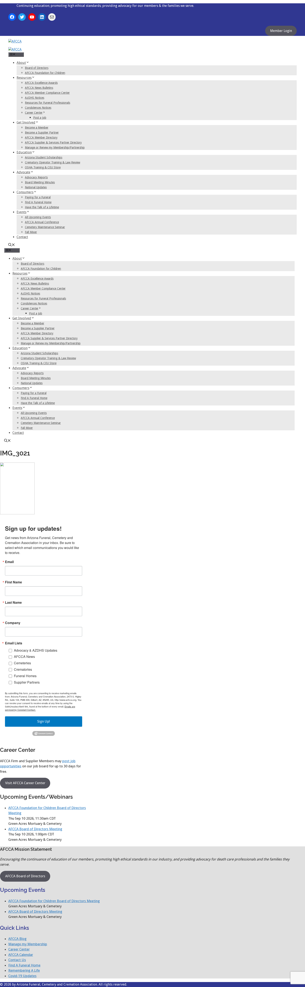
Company (12, 622)
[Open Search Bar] (11, 245)
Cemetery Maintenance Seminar (45, 227)
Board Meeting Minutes (40, 182)
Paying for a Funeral (38, 197)
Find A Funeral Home (38, 202)
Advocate (23, 172)
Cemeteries (22, 663)
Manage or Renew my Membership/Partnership (55, 147)
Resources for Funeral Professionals (47, 102)
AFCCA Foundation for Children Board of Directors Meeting (54, 901)
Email (9, 561)
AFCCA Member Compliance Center (47, 92)
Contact (22, 237)
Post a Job (39, 117)
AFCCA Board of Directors (25, 876)
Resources (24, 78)
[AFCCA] (15, 49)
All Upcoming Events (38, 217)
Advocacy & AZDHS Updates (35, 650)
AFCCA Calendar (20, 955)
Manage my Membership (27, 944)
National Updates (36, 187)
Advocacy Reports (36, 177)
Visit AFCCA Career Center (25, 783)
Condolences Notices (38, 107)
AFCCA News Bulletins (39, 87)
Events (21, 212)
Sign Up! (43, 721)
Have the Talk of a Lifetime (42, 207)
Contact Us (17, 960)
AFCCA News (24, 656)
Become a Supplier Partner (42, 132)
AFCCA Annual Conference (42, 222)
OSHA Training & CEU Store (43, 167)
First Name (13, 582)
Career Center (34, 112)
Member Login (281, 31)
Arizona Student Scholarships (43, 157)
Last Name (13, 602)
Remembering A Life (24, 970)
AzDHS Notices (34, 97)
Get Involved (26, 122)
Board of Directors (36, 67)
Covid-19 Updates (22, 976)
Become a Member (36, 127)
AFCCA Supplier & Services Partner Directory (53, 142)
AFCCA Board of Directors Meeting (35, 829)
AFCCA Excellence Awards (41, 82)
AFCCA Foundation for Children (45, 72)
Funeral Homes (25, 675)
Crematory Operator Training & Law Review (52, 162)
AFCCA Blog (17, 939)
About (21, 63)
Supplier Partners (27, 682)
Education (24, 152)
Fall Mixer (31, 232)
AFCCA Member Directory (41, 137)
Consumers (25, 192)
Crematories (23, 669)
